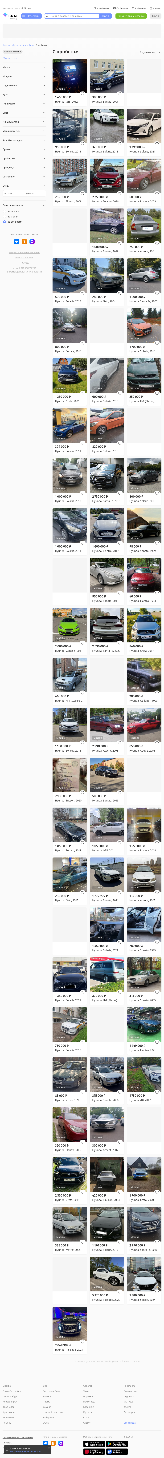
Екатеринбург (10, 1396)
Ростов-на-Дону (51, 1391)
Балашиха (88, 1406)
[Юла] (10, 14)
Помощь (24, 262)
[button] (82, 93)
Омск (46, 1422)
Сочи (86, 1417)
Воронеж (88, 1396)
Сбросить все (10, 58)
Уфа (45, 1385)
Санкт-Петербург (12, 1391)
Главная (6, 45)
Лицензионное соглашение (24, 252)
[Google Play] (117, 1444)
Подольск (129, 1396)
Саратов (87, 1385)
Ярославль (129, 1385)
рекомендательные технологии (24, 271)
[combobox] (71, 16)
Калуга (127, 1406)
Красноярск (9, 1412)
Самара (47, 1406)
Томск (86, 1391)
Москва (7, 1385)
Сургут (86, 1422)
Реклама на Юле (24, 257)
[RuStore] (117, 1451)
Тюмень (7, 1422)
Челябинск (8, 1417)
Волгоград (88, 1401)
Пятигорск (129, 1412)
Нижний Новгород (53, 1412)
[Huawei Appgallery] (94, 1451)
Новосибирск (10, 1401)
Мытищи (129, 1401)
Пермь (46, 1401)
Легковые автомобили (23, 45)
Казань (47, 1396)
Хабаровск (48, 1417)
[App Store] (94, 1444)
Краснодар (9, 1406)
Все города (130, 1422)
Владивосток (131, 1391)
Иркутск (87, 1412)
